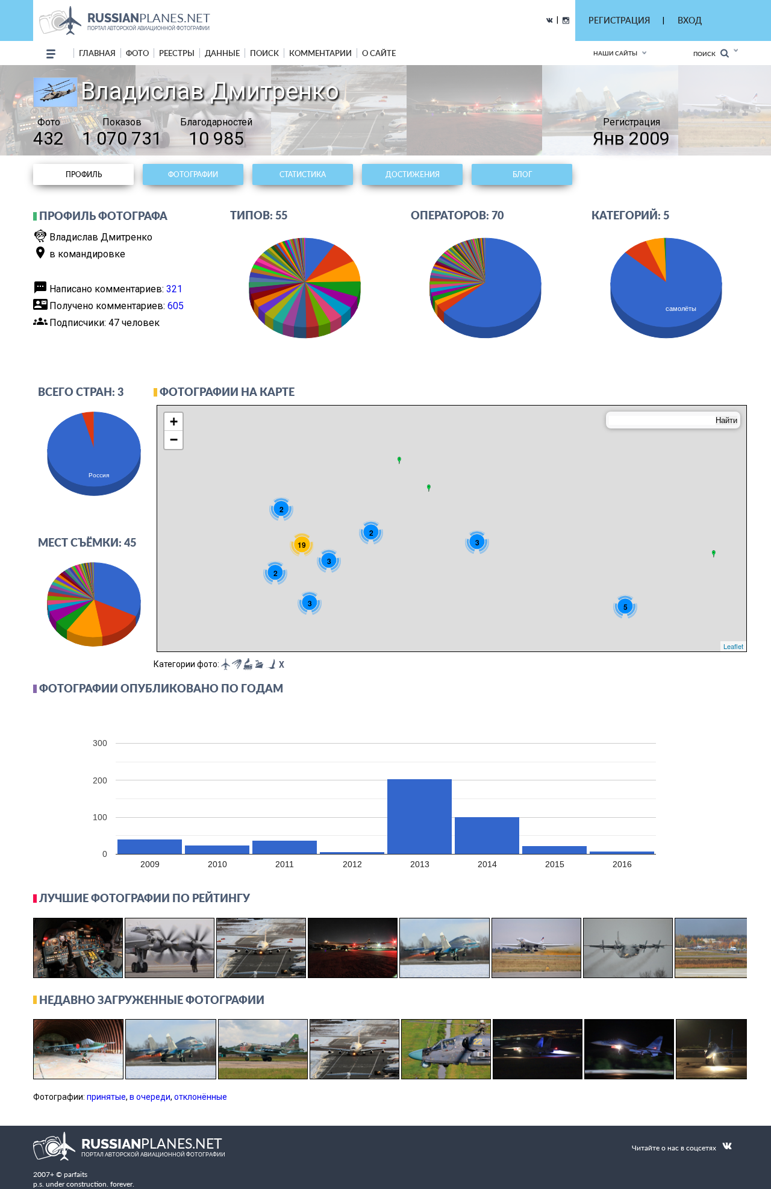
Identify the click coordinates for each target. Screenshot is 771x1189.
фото (137, 53)
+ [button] (174, 421)
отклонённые (200, 1097)
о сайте (379, 53)
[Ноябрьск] (429, 488)
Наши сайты (615, 53)
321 (174, 289)
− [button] (174, 439)
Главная (97, 53)
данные (222, 53)
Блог (522, 174)
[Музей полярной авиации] (399, 460)
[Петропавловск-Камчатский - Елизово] (714, 553)
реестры (177, 53)
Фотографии (193, 174)
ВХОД (690, 20)
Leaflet (733, 646)
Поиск (706, 53)
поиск (264, 53)
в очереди (150, 1097)
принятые (106, 1097)
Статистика (302, 174)
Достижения (413, 174)
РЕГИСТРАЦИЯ (619, 20)
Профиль (84, 174)
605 (175, 306)
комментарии (320, 53)
